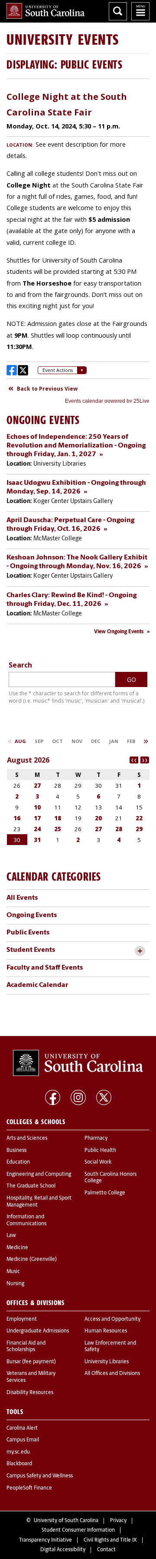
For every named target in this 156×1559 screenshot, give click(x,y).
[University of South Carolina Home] (45, 11)
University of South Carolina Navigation (140, 11)
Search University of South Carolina (118, 11)
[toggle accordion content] (139, 951)
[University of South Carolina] (78, 1063)
